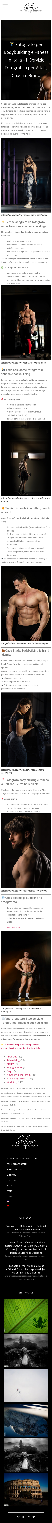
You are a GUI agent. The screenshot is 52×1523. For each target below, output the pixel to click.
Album (10, 1063)
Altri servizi (13, 1169)
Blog (9, 1185)
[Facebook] (18, 1517)
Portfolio (12, 1180)
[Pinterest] (33, 1517)
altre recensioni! (13, 927)
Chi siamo (11, 1175)
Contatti (11, 1196)
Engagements (14, 1067)
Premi (9, 1191)
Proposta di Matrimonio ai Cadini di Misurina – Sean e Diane (23, 1088)
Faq (9, 1071)
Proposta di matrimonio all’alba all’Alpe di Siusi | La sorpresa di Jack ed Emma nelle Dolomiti (26, 1269)
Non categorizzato (17, 1078)
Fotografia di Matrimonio (20, 1158)
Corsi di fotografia (17, 1164)
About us (12, 1056)
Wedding (12, 1082)
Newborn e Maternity (19, 1074)
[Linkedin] (23, 1517)
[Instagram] (28, 1517)
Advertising (13, 1060)
